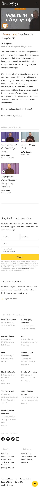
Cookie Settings (7, 485)
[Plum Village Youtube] (17, 439)
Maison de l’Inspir (7, 336)
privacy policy (25, 268)
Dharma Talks (9, 34)
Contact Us (19, 482)
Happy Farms (6, 459)
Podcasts (24, 462)
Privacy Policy (25, 479)
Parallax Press (26, 453)
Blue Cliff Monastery (8, 372)
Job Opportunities (7, 468)
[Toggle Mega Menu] (35, 484)
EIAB (3, 352)
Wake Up (4, 453)
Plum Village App (27, 459)
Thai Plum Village (7, 391)
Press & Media (6, 482)
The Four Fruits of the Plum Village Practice (9, 148)
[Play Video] (20, 18)
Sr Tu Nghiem (6, 43)
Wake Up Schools (7, 456)
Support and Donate (10, 299)
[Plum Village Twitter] (13, 439)
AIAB (23, 336)
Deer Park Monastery (29, 372)
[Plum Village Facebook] (3, 439)
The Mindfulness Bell (28, 456)
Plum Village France (8, 320)
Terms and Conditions (9, 479)
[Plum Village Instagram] (8, 439)
